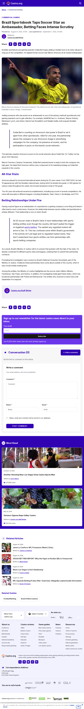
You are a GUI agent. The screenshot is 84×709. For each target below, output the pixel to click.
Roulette (41, 637)
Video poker (43, 643)
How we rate (6, 643)
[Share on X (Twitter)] (24, 44)
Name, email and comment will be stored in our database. (30, 418)
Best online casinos (45, 628)
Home (68, 628)
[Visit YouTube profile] (28, 662)
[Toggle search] (80, 3)
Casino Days (25, 634)
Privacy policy (70, 634)
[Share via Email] (29, 44)
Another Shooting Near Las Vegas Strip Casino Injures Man (29, 475)
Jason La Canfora (26, 550)
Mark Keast (24, 562)
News (4, 10)
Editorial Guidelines (8, 640)
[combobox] (13, 615)
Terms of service (71, 631)
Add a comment (70, 352)
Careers (4, 637)
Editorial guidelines (72, 643)
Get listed (5, 631)
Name (9, 405)
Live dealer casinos (45, 646)
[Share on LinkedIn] (19, 44)
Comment (10, 379)
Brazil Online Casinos (29, 599)
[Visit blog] (36, 662)
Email (44, 405)
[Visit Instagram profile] (32, 662)
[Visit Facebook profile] (24, 662)
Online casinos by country (74, 649)
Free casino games (45, 631)
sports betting (30, 227)
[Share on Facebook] (10, 44)
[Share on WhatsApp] (15, 44)
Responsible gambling (9, 646)
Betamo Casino (26, 631)
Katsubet (23, 640)
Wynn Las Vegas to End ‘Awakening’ (28, 570)
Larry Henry (14, 479)
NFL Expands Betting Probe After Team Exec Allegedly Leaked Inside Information (47, 581)
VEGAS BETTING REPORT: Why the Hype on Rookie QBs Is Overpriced (42, 558)
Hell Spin (23, 637)
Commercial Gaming (15, 10)
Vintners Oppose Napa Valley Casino (20, 515)
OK (78, 706)
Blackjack (42, 640)
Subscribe (42, 336)
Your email (8, 326)
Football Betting (10, 599)
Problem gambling (71, 640)
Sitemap (68, 637)
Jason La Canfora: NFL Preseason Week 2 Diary (33, 547)
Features (58, 634)
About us (6, 624)
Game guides (44, 624)
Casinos (58, 631)
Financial (58, 628)
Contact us (5, 628)
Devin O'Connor (25, 584)
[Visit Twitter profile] (20, 662)
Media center (70, 646)
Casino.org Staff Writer (15, 37)
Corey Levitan (24, 573)
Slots (40, 634)
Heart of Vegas (25, 646)
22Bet (22, 628)
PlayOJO (23, 643)
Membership (6, 634)
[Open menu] (4, 3)
